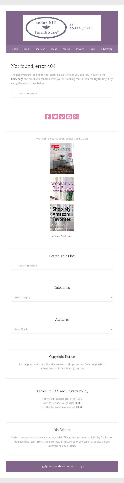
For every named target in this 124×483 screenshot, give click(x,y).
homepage (17, 79)
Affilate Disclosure (62, 236)
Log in (81, 466)
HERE (79, 398)
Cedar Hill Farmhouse (62, 28)
